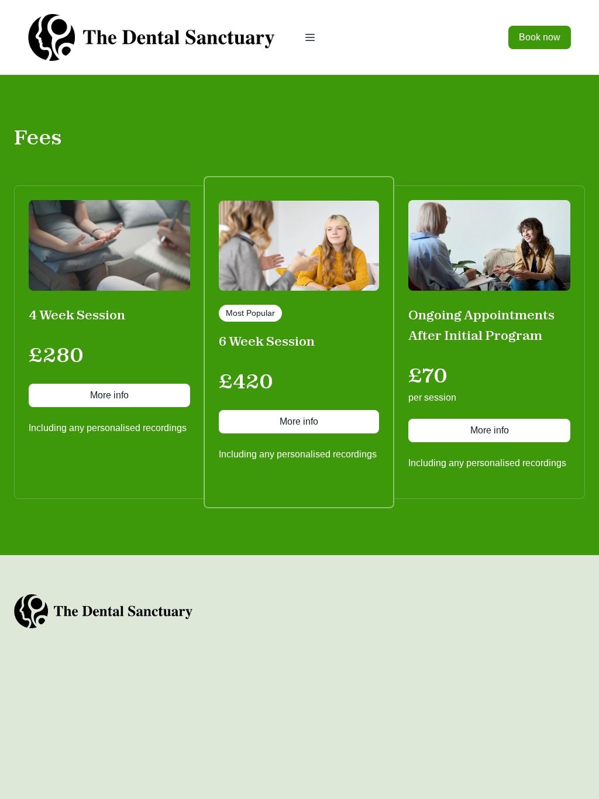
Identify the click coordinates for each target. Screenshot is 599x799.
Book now (539, 37)
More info (109, 395)
